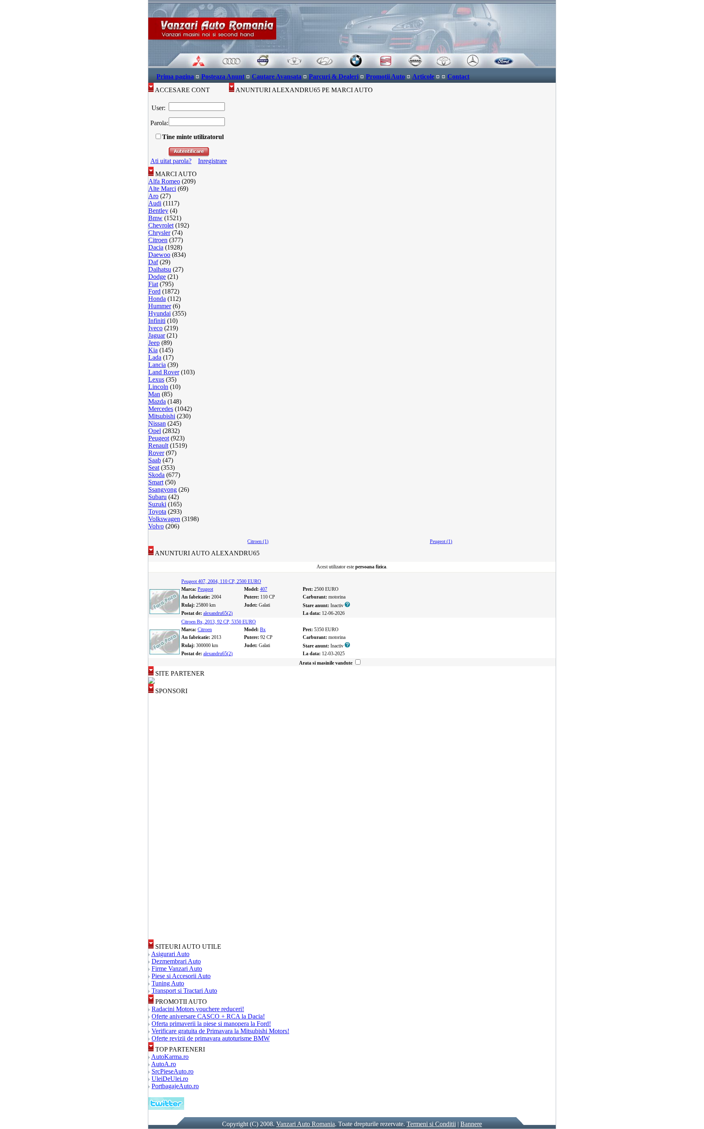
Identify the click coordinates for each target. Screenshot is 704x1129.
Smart (155, 482)
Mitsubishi (161, 416)
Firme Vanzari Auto (177, 968)
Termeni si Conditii (431, 1123)
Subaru (157, 496)
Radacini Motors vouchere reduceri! (198, 1008)
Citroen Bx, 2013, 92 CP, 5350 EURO (218, 622)
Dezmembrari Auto (176, 961)
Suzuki (157, 504)
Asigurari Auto (170, 953)
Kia (153, 350)
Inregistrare (212, 160)
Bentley (158, 210)
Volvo (156, 526)
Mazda (157, 401)
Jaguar (156, 335)
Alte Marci (162, 188)
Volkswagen (164, 518)
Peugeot (158, 438)
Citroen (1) (257, 541)
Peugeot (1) (441, 541)
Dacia (155, 247)
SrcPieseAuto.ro (173, 1071)
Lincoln (158, 386)
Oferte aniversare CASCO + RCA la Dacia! (208, 1016)
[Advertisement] (180, 817)
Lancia (157, 364)
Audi (154, 203)
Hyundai (159, 313)
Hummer (159, 306)
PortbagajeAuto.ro (175, 1086)
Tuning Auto (168, 983)
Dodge (157, 276)
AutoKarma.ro (170, 1056)
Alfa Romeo (164, 181)
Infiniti (156, 320)
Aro (153, 195)
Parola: (158, 122)
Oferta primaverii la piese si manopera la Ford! (211, 1023)
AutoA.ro (163, 1064)
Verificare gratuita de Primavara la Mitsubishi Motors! (220, 1030)
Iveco (155, 328)
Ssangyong (162, 489)
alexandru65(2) (218, 613)
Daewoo (159, 254)
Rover (156, 452)
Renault (158, 445)
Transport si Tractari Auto (184, 990)
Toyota (157, 511)
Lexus (156, 379)
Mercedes (160, 408)
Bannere (471, 1123)
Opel (154, 430)
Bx (263, 629)
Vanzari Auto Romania (305, 1123)
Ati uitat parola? (170, 160)
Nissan (157, 423)
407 (263, 589)
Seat (153, 467)
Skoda (156, 474)
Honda (157, 298)
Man (154, 394)
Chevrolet (161, 225)
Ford (154, 291)
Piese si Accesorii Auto (181, 975)
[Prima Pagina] (352, 65)
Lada (154, 357)
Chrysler (159, 232)
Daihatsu (159, 269)
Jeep (154, 342)
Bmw (155, 217)
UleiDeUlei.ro (170, 1078)
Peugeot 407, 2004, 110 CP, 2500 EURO (221, 581)
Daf (153, 261)
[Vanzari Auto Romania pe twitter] (166, 1107)
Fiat (153, 284)
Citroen (157, 239)
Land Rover (163, 372)
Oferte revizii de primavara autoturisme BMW (211, 1038)
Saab (154, 460)
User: (158, 107)
